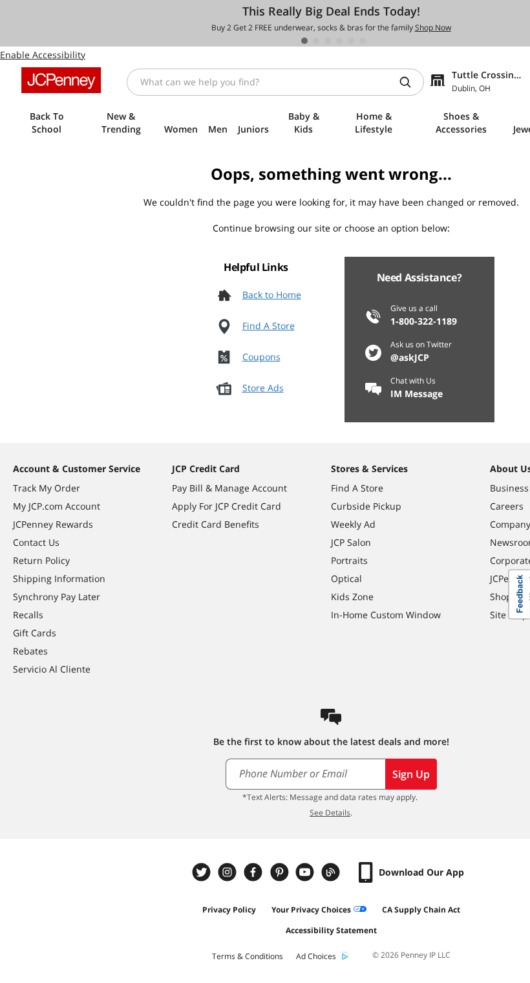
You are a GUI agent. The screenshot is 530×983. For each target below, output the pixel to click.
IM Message (416, 393)
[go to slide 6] (362, 41)
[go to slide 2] (316, 41)
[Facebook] (255, 872)
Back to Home (271, 294)
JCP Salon (351, 542)
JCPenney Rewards (53, 524)
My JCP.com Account (56, 506)
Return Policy (41, 560)
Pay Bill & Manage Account (229, 488)
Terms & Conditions (247, 956)
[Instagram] (229, 872)
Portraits (349, 560)
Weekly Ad (353, 524)
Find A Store (268, 325)
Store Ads (263, 388)
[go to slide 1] (304, 41)
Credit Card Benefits (215, 524)
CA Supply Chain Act (421, 909)
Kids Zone (352, 596)
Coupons (261, 357)
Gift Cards (34, 633)
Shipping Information (59, 578)
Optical (346, 578)
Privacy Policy (229, 909)
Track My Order (46, 488)
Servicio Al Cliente (51, 669)
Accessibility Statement (331, 930)
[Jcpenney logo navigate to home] (61, 80)
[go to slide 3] (327, 41)
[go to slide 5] (351, 41)
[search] (410, 82)
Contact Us (36, 542)
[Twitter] (203, 872)
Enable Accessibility (42, 55)
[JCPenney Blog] (332, 872)
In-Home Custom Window (386, 615)
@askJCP (409, 357)
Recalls (28, 615)
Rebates (30, 651)
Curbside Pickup (366, 506)
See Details (330, 812)
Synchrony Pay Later (56, 596)
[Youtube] (306, 872)
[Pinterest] (280, 872)
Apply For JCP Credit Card (226, 506)
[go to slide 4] (339, 41)
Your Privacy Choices (311, 909)
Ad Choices (316, 956)
